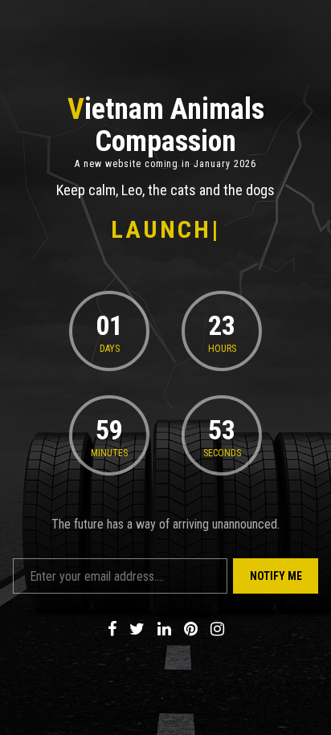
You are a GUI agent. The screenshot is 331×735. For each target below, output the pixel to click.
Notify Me (276, 576)
